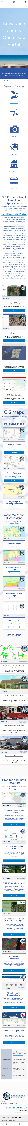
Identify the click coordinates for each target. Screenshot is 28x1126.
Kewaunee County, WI (15, 1107)
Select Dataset (13, 627)
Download (14, 403)
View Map (14, 452)
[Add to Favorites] (6, 1124)
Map (14, 1063)
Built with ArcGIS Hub (8, 1120)
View (14, 311)
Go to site (14, 824)
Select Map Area (13, 507)
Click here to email (18, 1055)
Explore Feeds (5, 1117)
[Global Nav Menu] (2, 2)
